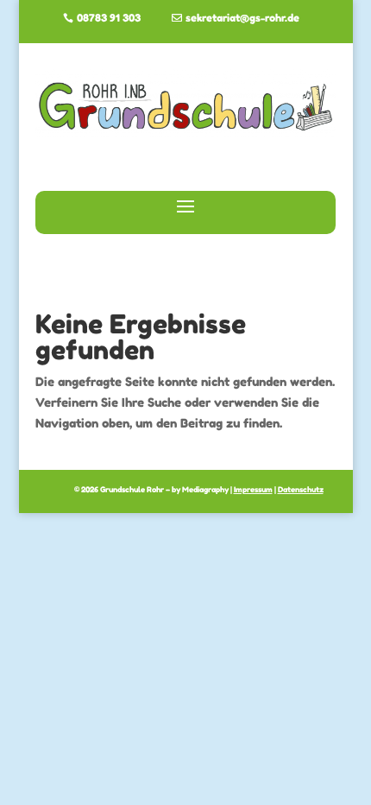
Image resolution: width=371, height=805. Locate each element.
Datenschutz (301, 489)
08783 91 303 (109, 17)
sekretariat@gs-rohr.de (242, 17)
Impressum (253, 489)
